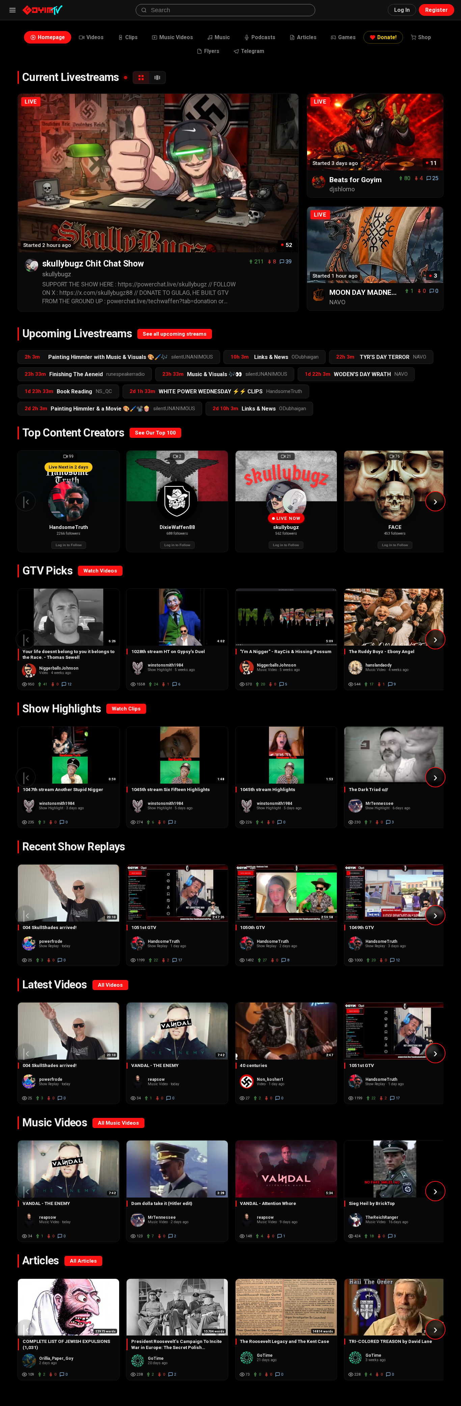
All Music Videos (118, 1123)
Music (222, 37)
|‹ (25, 501)
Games (347, 37)
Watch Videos (100, 571)
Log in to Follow (69, 545)
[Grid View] (141, 78)
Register (436, 10)
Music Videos (176, 37)
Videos (95, 37)
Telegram (252, 51)
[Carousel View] (157, 78)
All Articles (83, 1261)
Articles (307, 37)
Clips (131, 37)
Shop (424, 37)
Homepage (51, 37)
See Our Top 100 (155, 433)
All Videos (110, 985)
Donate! (387, 37)
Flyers (211, 51)
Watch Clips (126, 709)
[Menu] (12, 10)
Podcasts (263, 37)
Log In (402, 10)
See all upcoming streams (175, 334)
